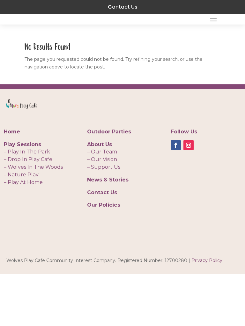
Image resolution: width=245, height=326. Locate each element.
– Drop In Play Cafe (28, 159)
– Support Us (103, 167)
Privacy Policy (206, 260)
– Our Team (102, 152)
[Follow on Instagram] (188, 145)
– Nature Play (21, 175)
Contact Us (122, 7)
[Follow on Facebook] (176, 145)
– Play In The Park (27, 152)
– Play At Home (23, 182)
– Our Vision (102, 159)
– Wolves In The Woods (33, 167)
